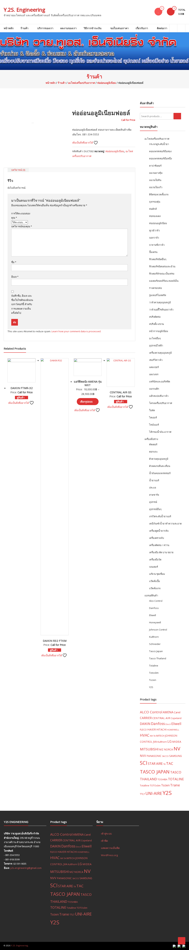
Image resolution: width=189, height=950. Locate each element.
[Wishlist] (158, 11)
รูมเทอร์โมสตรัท (157, 295)
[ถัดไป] (182, 475)
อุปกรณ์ (153, 502)
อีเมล (14, 276)
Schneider (155, 644)
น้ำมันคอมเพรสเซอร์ (160, 473)
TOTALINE (176, 779)
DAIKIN (145, 724)
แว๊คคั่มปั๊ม (154, 581)
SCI (143, 762)
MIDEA (176, 741)
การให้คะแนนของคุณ (20, 215)
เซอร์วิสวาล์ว (155, 360)
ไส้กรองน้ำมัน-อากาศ (160, 431)
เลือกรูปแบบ (86, 401)
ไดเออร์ (153, 417)
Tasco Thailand (157, 658)
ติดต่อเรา (162, 28)
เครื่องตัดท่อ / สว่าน (159, 545)
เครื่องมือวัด (155, 559)
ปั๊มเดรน (153, 252)
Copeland (176, 718)
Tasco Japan (156, 651)
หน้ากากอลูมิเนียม (158, 331)
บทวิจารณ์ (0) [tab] (18, 170)
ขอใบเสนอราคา (119, 28)
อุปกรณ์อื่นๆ (155, 509)
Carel (177, 712)
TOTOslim (155, 785)
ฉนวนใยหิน (155, 180)
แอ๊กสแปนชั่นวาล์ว (158, 396)
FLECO (143, 729)
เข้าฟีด (104, 840)
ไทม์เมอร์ (154, 424)
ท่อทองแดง (155, 216)
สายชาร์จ (154, 494)
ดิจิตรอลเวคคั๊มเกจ (159, 194)
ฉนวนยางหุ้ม (156, 173)
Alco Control (155, 600)
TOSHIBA (162, 779)
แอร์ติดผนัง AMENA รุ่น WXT (88, 383)
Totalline (144, 785)
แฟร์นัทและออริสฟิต (159, 381)
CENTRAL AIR (161, 718)
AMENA (168, 712)
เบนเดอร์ (153, 566)
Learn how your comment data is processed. (76, 331)
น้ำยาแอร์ (154, 480)
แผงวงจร (153, 374)
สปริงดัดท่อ (155, 316)
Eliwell (152, 615)
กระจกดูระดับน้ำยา (159, 144)
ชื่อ (13, 262)
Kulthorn (154, 636)
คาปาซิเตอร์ (155, 165)
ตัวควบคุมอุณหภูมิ (158, 458)
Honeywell (155, 622)
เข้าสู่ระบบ (106, 833)
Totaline (153, 665)
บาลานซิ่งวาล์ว (156, 244)
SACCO (165, 756)
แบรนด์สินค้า (151, 595)
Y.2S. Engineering (24, 9)
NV (176, 748)
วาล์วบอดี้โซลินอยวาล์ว (161, 309)
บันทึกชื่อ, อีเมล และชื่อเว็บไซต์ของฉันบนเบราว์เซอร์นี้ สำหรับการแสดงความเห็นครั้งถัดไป (22, 304)
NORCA (168, 749)
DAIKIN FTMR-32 (22, 388)
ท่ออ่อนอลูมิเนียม (106, 82)
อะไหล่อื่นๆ (155, 338)
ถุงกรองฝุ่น (154, 201)
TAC (169, 763)
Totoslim (154, 672)
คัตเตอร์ (153, 444)
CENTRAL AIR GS (120, 392)
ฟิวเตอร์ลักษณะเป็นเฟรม (161, 273)
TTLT (142, 794)
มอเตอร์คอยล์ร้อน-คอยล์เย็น (163, 280)
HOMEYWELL (173, 729)
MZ (161, 749)
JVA (155, 741)
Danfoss (154, 608)
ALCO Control (151, 712)
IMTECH (160, 735)
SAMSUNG (175, 756)
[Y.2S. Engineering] (94, 51)
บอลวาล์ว (154, 237)
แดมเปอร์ (154, 367)
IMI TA (153, 736)
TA (164, 764)
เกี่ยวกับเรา (142, 28)
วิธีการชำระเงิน (93, 28)
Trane (175, 785)
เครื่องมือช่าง (151, 439)
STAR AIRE (155, 763)
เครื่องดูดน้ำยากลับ (159, 530)
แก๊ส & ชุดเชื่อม (157, 574)
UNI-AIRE (153, 793)
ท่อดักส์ (153, 208)
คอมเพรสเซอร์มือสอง (160, 151)
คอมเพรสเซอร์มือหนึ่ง (160, 158)
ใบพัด (152, 410)
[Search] (177, 116)
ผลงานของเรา (68, 28)
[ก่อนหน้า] (6, 475)
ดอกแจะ (153, 451)
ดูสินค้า (20, 397)
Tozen (152, 680)
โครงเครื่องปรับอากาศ (160, 403)
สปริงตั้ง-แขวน (156, 324)
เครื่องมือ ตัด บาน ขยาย (161, 552)
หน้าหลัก (8, 28)
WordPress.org (109, 855)
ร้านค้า (24, 28)
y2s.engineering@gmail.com (26, 868)
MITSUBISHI (149, 749)
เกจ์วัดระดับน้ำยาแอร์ (160, 516)
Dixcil (168, 724)
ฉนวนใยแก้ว (155, 187)
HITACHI (161, 729)
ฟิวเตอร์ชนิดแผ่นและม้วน (162, 266)
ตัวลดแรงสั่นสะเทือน (159, 466)
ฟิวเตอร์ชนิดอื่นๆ (157, 259)
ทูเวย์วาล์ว (154, 230)
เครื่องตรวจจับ (156, 538)
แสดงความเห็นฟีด (110, 848)
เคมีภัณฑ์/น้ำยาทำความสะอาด (165, 523)
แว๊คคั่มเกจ (155, 588)
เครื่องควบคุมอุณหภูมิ (160, 352)
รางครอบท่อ (155, 288)
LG (169, 741)
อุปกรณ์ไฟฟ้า (156, 345)
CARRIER (146, 718)
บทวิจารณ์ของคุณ (21, 226)
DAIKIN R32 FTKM (54, 640)
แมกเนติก (154, 388)
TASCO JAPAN (155, 771)
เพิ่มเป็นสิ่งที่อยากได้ (82, 142)
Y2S (151, 687)
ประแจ (152, 487)
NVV (143, 756)
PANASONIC (154, 756)
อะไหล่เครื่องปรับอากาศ (81, 82)
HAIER (151, 729)
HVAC (144, 735)
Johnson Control (158, 629)
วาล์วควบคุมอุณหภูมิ (160, 302)
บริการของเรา (45, 28)
